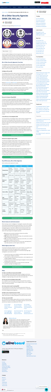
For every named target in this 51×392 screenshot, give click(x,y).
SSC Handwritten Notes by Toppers (43, 106)
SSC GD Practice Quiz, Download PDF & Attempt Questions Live (28, 312)
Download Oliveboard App (41, 128)
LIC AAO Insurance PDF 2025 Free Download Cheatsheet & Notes (13, 335)
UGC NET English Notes (40, 65)
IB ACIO (7, 333)
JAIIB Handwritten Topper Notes (42, 108)
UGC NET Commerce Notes (41, 62)
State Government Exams (31, 356)
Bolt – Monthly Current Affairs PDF (42, 109)
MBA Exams (28, 352)
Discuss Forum (4, 371)
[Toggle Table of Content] (10, 51)
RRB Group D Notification (41, 23)
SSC (10, 7)
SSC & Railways (16, 333)
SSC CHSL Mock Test (40, 50)
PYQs (38, 7)
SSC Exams (28, 345)
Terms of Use (4, 385)
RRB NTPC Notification (40, 21)
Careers (3, 380)
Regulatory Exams (29, 349)
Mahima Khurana (17, 25)
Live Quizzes (43, 7)
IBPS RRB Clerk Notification (41, 26)
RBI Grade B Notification (40, 20)
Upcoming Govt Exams (6, 367)
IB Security (10, 333)
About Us (3, 377)
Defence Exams (29, 353)
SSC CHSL (23, 333)
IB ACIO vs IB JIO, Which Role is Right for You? (10, 334)
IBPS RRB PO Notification (41, 24)
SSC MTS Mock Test (40, 51)
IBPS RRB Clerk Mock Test (41, 42)
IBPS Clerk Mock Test (40, 46)
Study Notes (4, 364)
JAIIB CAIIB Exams (29, 350)
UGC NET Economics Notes (41, 60)
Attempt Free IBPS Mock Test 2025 (42, 124)
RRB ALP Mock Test (40, 53)
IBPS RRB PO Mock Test (40, 45)
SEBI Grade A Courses (40, 34)
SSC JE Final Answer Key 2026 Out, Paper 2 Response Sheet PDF (18, 312)
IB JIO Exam (15, 82)
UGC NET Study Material (40, 59)
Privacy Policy (4, 383)
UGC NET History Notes (40, 63)
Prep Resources (32, 7)
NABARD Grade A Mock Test (41, 43)
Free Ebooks (4, 370)
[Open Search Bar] (50, 7)
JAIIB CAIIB (26, 7)
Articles (6, 12)
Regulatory (20, 7)
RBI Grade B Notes (39, 67)
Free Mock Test (44, 3)
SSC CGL (20, 333)
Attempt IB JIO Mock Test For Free (17, 135)
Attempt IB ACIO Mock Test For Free (17, 93)
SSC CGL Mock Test (39, 40)
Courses (3, 362)
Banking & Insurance (3, 7)
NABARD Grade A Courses (41, 33)
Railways (14, 7)
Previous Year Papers (6, 366)
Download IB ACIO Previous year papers (17, 157)
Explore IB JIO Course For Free (17, 266)
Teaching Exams (29, 347)
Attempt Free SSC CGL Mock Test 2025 (43, 122)
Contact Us (4, 379)
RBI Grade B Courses (40, 32)
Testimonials (4, 382)
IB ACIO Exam (8, 82)
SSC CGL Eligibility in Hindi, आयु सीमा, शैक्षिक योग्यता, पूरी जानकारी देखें (8, 312)
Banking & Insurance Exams (31, 343)
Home (3, 12)
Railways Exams (29, 346)
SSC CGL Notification (40, 18)
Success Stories (5, 368)
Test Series (4, 363)
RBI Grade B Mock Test (40, 48)
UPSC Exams (28, 354)
